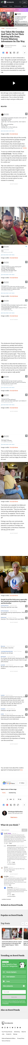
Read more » (14, 817)
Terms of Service (6, 1040)
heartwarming (12, 792)
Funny (3, 28)
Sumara (6, 867)
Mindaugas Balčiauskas (10, 45)
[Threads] (15, 1027)
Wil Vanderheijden (11, 845)
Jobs (3, 1034)
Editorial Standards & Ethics (8, 1038)
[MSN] (17, 1027)
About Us (24, 1031)
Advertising (17, 1031)
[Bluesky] (12, 1027)
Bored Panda (7, 1023)
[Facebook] (2, 1027)
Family (3, 792)
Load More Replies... (11, 864)
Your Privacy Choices (7, 1031)
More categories (8, 986)
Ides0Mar (6, 876)
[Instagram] (5, 1027)
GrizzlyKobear (14, 134)
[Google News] (20, 1027)
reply (10, 843)
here (21, 770)
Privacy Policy (20, 1038)
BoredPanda (9, 2)
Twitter (25, 148)
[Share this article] (24, 52)
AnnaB (5, 833)
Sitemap (15, 1034)
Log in (24, 2)
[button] (23, 923)
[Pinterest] (7, 1027)
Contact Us (8, 1034)
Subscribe (14, 997)
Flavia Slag (10, 887)
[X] (10, 1027)
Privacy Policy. (6, 1003)
